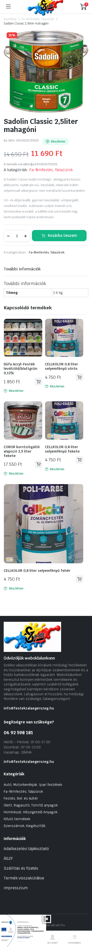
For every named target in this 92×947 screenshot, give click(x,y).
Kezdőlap (10, 19)
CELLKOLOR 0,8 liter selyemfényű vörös (61, 366)
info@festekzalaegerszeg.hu (29, 708)
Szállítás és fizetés (21, 868)
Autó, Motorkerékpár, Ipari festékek (33, 784)
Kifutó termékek (17, 819)
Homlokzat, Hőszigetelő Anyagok (30, 812)
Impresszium (16, 887)
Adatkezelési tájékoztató (26, 848)
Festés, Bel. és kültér (21, 798)
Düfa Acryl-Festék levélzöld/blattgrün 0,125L (20, 368)
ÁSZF (8, 858)
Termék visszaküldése (24, 878)
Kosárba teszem (62, 235)
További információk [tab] (22, 269)
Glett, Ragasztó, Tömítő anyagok (31, 805)
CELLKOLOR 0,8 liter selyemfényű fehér (37, 570)
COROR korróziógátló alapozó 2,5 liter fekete (22, 451)
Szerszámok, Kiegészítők (24, 826)
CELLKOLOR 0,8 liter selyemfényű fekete (62, 449)
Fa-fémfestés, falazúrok (37, 19)
